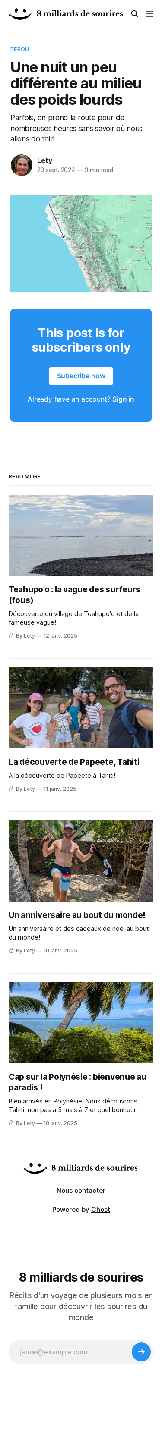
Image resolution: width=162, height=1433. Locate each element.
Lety (44, 160)
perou (19, 49)
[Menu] (149, 14)
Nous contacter (81, 1190)
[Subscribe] (141, 1351)
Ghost (100, 1209)
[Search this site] (135, 14)
